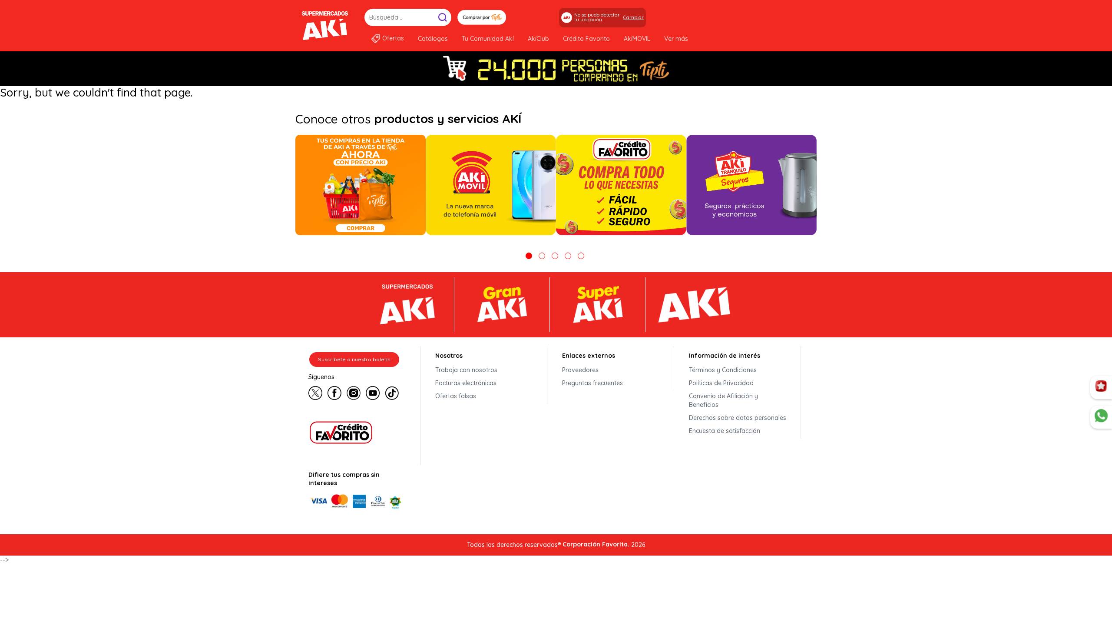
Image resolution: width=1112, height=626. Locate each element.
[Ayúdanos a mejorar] (1101, 387)
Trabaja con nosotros (466, 370)
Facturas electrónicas (465, 383)
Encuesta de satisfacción (724, 431)
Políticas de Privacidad (721, 383)
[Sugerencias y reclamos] (1101, 417)
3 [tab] (555, 256)
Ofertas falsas (455, 396)
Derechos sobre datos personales (737, 418)
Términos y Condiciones (723, 370)
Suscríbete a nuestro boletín (354, 359)
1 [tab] (529, 256)
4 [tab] (568, 256)
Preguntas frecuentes (592, 383)
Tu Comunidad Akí (488, 39)
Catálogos (433, 39)
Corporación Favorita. (596, 544)
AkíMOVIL (637, 39)
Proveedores (580, 370)
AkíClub (538, 39)
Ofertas (393, 38)
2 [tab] (542, 256)
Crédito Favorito (586, 39)
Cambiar (633, 17)
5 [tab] (581, 256)
